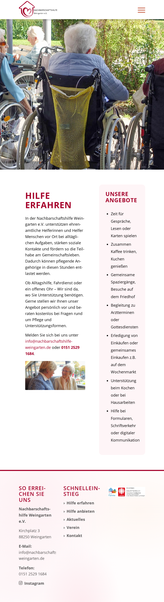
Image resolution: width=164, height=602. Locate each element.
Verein (73, 527)
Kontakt (74, 535)
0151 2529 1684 (33, 573)
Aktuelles (76, 519)
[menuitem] (139, 9)
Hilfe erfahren (80, 502)
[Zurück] (34, 375)
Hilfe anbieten (81, 511)
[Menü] (139, 9)
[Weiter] (75, 375)
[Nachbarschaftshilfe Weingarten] (38, 9)
